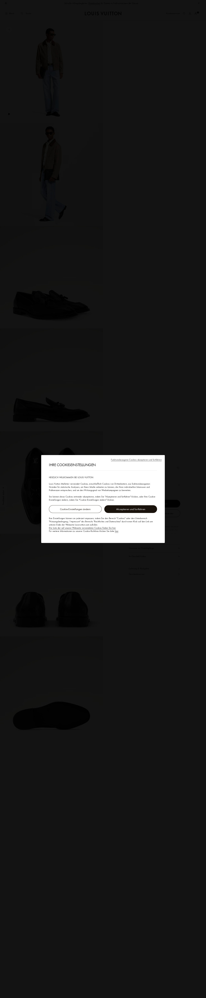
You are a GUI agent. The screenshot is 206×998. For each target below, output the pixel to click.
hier (116, 531)
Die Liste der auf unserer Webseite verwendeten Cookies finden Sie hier (82, 527)
